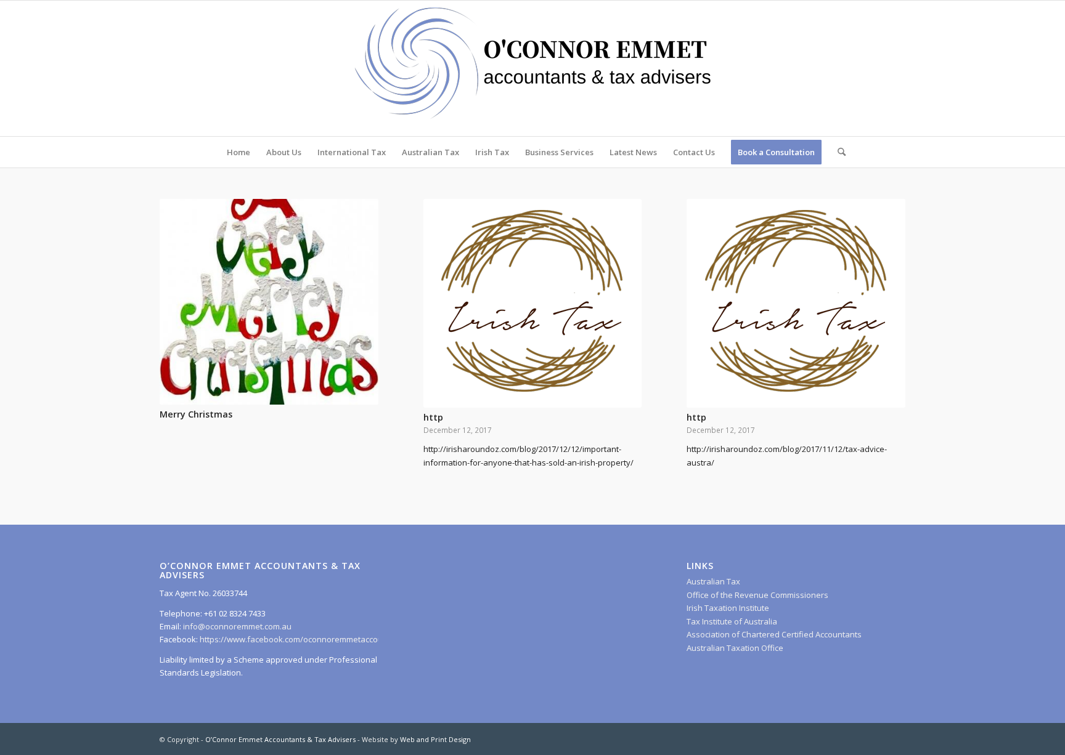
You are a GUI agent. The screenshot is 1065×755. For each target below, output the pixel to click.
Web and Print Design (435, 739)
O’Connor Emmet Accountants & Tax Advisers (280, 739)
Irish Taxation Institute (728, 607)
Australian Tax (713, 581)
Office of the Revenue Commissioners (757, 594)
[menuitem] (238, 152)
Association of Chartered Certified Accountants (774, 634)
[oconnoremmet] (532, 68)
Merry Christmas (196, 414)
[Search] (838, 152)
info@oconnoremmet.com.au (236, 626)
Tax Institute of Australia (732, 621)
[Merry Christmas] (269, 302)
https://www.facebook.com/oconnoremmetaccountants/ (305, 639)
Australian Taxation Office (735, 647)
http (433, 417)
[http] (532, 303)
